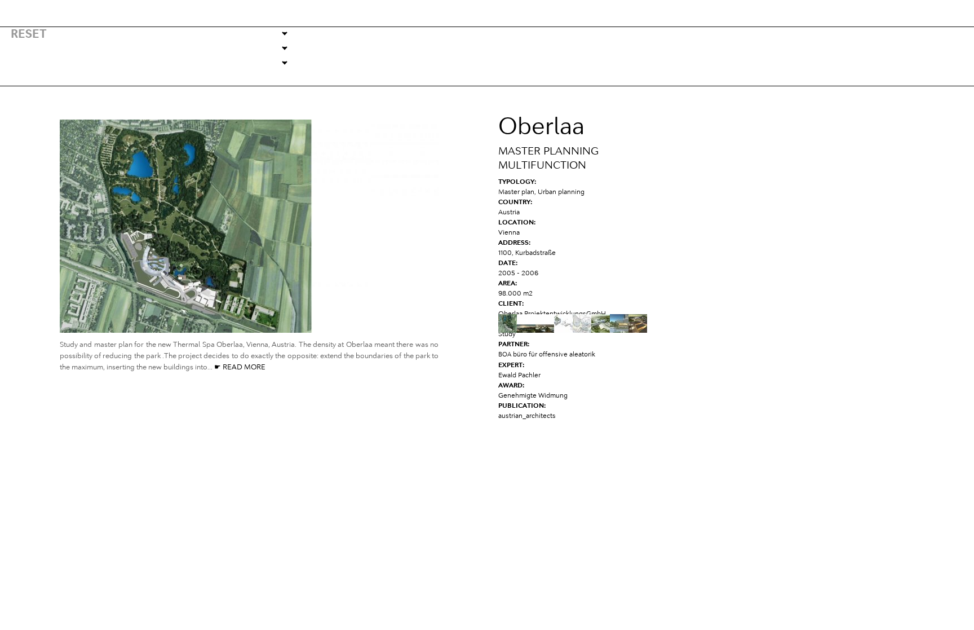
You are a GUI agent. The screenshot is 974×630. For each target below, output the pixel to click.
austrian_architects (527, 416)
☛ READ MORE (238, 367)
